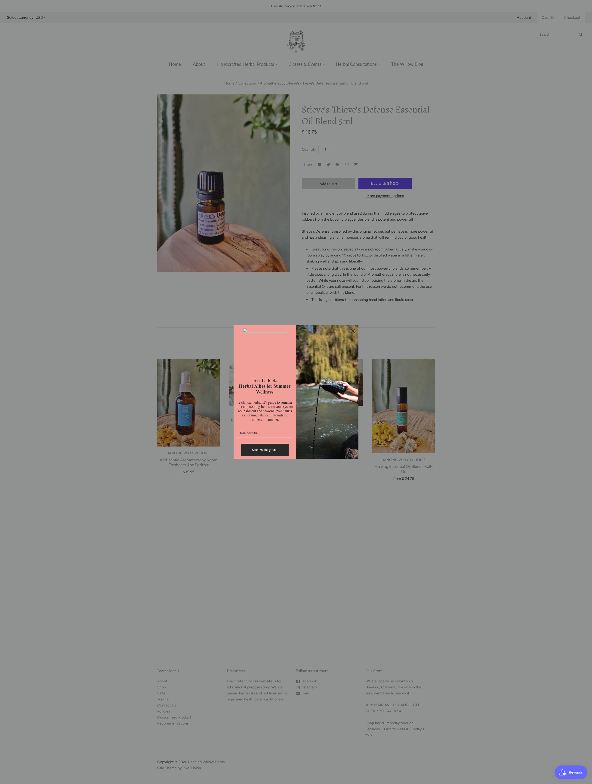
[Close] (352, 330)
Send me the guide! (265, 449)
